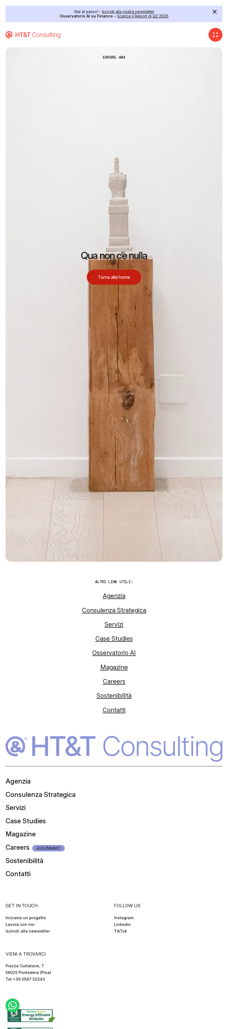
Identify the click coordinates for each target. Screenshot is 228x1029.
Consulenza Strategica (41, 795)
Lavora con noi (20, 924)
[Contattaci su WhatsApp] (12, 1005)
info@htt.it (16, 985)
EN (16, 995)
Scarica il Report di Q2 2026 (142, 16)
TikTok (120, 931)
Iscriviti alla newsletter (28, 931)
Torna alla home (114, 277)
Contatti (18, 874)
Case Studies (26, 821)
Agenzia (18, 781)
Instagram (123, 917)
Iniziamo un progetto (26, 917)
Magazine (21, 834)
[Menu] (215, 35)
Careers (17, 847)
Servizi (16, 808)
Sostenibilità (24, 861)
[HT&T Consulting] (33, 34)
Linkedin (122, 924)
